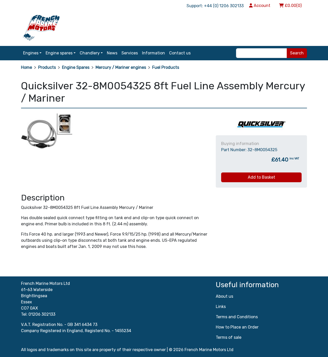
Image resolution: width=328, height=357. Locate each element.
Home (26, 67)
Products (47, 67)
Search (297, 53)
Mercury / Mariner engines (121, 67)
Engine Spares (75, 67)
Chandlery (90, 53)
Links (221, 306)
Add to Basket (261, 177)
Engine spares (59, 53)
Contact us (180, 53)
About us (224, 296)
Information (153, 53)
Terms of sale (228, 337)
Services (129, 53)
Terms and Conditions (237, 316)
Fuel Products (165, 67)
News (112, 53)
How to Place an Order (237, 327)
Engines (30, 53)
